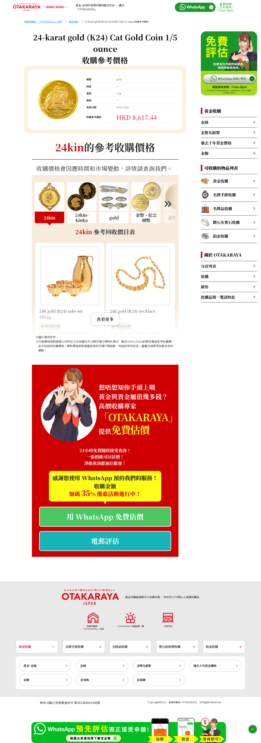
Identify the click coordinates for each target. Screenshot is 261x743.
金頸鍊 (141, 680)
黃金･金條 (30, 666)
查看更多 (105, 319)
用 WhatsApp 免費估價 (105, 516)
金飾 (26, 680)
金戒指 (84, 680)
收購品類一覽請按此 (218, 297)
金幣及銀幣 (144, 666)
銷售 (204, 287)
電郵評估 (105, 541)
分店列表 (208, 266)
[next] (163, 204)
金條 (83, 666)
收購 (204, 276)
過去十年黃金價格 (205, 666)
